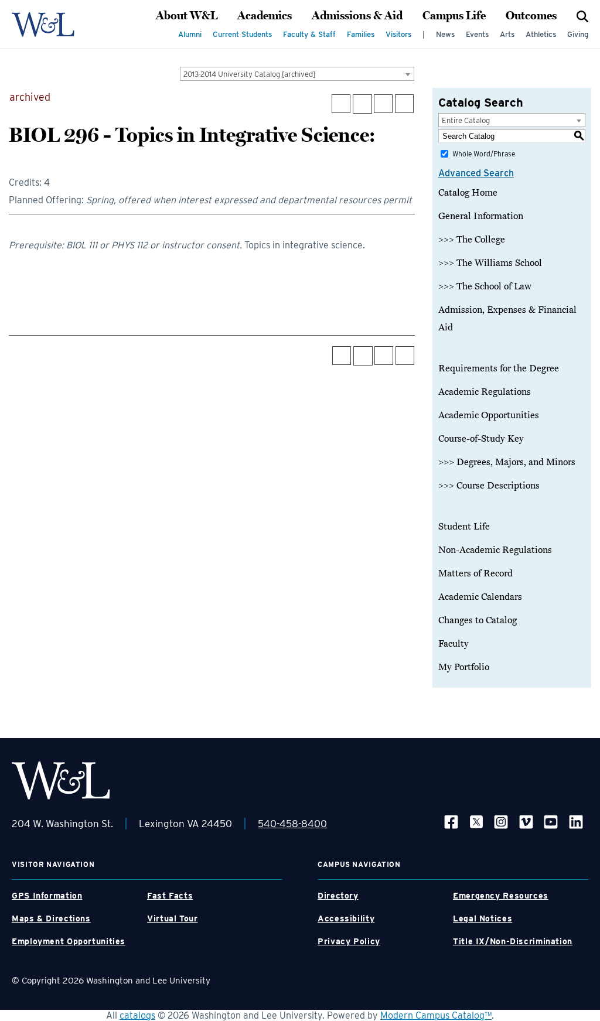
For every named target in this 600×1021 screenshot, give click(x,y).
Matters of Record (475, 573)
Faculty (453, 644)
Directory (338, 895)
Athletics (541, 34)
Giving (577, 34)
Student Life (464, 526)
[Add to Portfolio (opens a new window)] (341, 103)
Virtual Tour (172, 918)
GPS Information (47, 895)
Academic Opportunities (488, 415)
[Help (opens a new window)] (404, 103)
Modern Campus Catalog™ (436, 1015)
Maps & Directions (51, 918)
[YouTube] (550, 821)
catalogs (137, 1015)
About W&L (186, 16)
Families (360, 34)
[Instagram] (501, 821)
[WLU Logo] (43, 24)
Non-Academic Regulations (495, 550)
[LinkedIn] (576, 821)
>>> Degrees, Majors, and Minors (506, 462)
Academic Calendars (480, 597)
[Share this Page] (362, 104)
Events (477, 34)
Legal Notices (482, 918)
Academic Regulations (484, 392)
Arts (507, 34)
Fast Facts (170, 895)
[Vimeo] (526, 821)
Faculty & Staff (309, 34)
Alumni (190, 34)
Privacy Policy (349, 941)
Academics (264, 16)
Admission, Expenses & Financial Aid (507, 318)
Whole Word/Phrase (483, 153)
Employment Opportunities (68, 941)
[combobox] (297, 74)
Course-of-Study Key (481, 439)
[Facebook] (451, 821)
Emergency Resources (500, 895)
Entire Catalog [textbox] (466, 120)
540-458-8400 (292, 823)
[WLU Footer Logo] (61, 781)
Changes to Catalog (477, 620)
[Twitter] (476, 821)
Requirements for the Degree (498, 368)
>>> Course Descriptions (489, 485)
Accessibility (346, 918)
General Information (480, 216)
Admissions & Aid (357, 16)
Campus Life (454, 16)
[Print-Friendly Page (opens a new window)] (383, 103)
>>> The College (471, 239)
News (445, 34)
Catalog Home (467, 193)
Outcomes (531, 16)
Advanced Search (476, 173)
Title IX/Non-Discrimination (512, 941)
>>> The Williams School (490, 263)
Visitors (398, 34)
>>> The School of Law (484, 286)
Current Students (242, 34)
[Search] (582, 16)
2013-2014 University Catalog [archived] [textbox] (249, 74)
